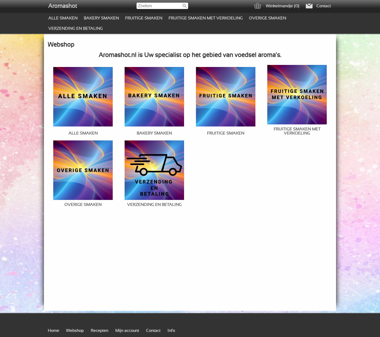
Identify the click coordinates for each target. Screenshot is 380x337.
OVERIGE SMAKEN (267, 18)
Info (171, 330)
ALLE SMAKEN (63, 18)
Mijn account (127, 330)
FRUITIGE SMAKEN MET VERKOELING (206, 18)
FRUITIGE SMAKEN (143, 18)
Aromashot (62, 6)
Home (53, 330)
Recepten (99, 330)
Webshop (75, 330)
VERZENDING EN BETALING (75, 28)
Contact (153, 330)
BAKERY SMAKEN (101, 18)
